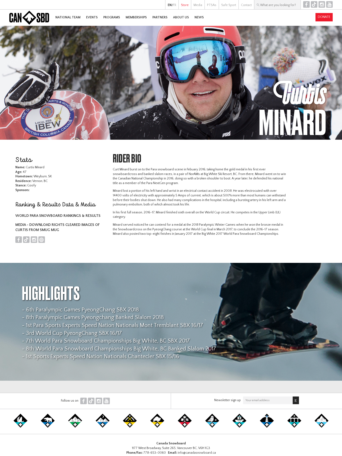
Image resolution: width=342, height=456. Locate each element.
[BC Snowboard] (75, 427)
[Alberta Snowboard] (103, 427)
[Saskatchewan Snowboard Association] (130, 427)
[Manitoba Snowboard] (157, 427)
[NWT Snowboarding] (48, 427)
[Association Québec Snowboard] (212, 427)
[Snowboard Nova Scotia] (267, 427)
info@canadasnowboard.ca (197, 453)
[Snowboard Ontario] (185, 427)
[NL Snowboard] (322, 427)
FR (174, 5)
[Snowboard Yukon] (20, 427)
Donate (324, 17)
